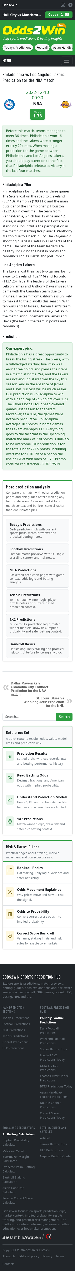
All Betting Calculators (18, 1134)
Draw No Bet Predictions (49, 1068)
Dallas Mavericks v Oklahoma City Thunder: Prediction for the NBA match (30, 689)
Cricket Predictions (15, 1042)
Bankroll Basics (37, 648)
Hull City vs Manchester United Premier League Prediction (22, 14)
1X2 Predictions (36, 625)
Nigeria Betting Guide (55, 1156)
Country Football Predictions (52, 1020)
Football (42, 47)
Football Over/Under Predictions (54, 1078)
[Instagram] (63, 5)
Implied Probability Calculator (15, 1142)
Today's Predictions (17, 47)
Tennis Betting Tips (53, 1144)
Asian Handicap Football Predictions (54, 1094)
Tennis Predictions (33, 601)
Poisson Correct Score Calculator (17, 1200)
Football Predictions (37, 553)
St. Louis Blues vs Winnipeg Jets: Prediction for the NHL (44, 702)
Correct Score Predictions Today (52, 1115)
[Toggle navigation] (66, 61)
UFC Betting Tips (51, 1150)
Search (64, 716)
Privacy (47, 1256)
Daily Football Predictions (49, 1030)
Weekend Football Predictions (52, 1041)
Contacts (8, 1264)
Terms (60, 1256)
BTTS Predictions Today (56, 1086)
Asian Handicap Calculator (13, 1190)
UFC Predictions (13, 1048)
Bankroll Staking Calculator (13, 1179)
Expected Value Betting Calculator (18, 1169)
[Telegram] (70, 5)
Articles (45, 1138)
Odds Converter (13, 1151)
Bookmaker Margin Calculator (15, 1159)
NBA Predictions (37, 576)
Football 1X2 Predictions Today (52, 1057)
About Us (8, 1256)
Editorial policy (29, 1256)
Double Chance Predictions (50, 1105)
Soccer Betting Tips (53, 1049)
